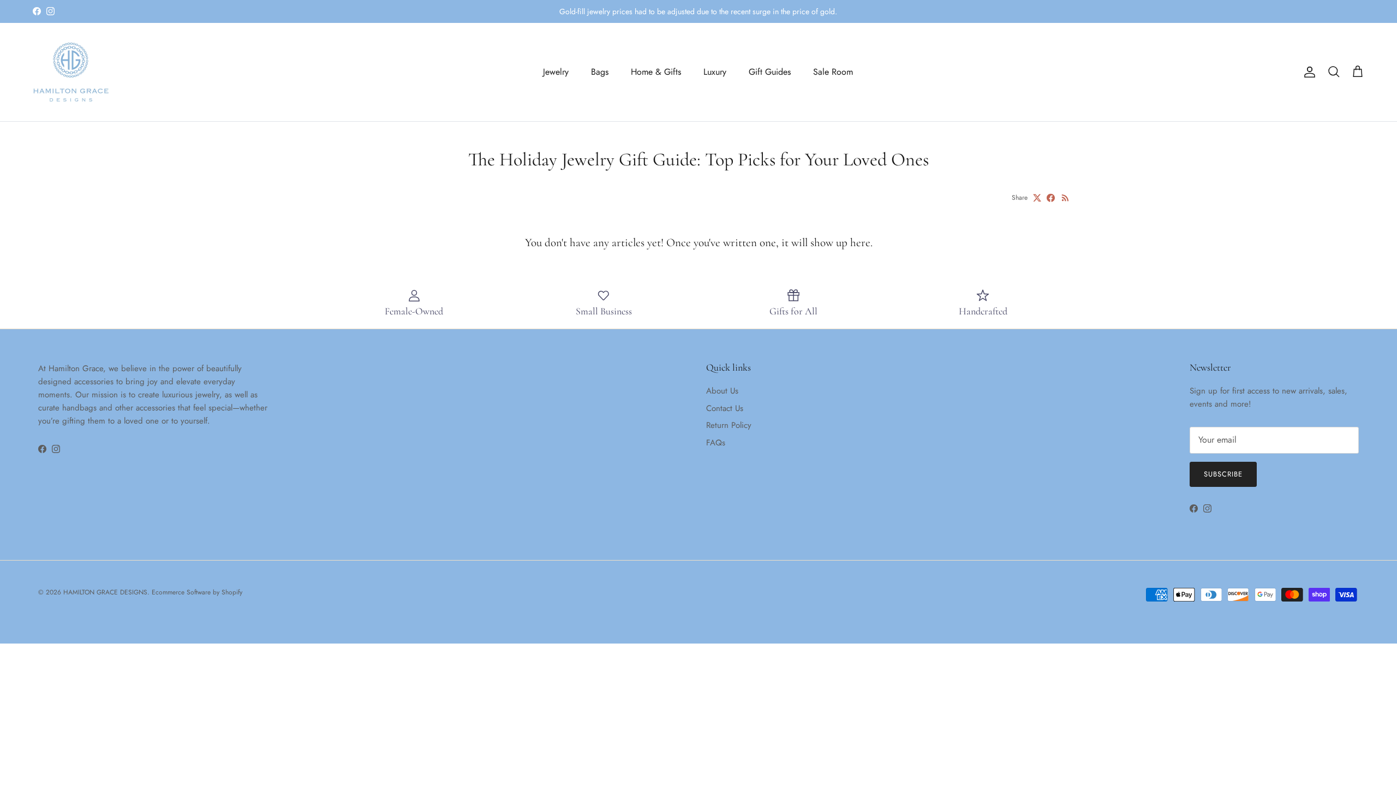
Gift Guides (770, 72)
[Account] (1307, 72)
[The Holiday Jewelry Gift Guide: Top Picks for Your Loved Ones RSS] (1065, 198)
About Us (722, 391)
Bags (599, 72)
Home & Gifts (656, 72)
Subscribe (1223, 474)
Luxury (714, 72)
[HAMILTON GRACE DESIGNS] (71, 72)
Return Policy (728, 425)
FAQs (715, 443)
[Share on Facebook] (1051, 198)
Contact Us (724, 408)
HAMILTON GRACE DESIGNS (105, 592)
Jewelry (556, 72)
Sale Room (833, 72)
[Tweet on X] (1037, 198)
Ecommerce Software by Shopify (197, 592)
